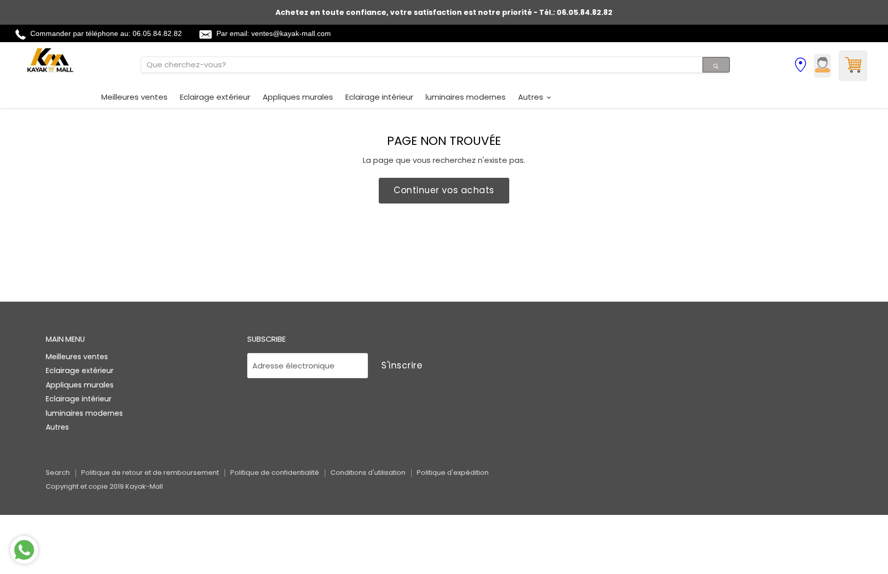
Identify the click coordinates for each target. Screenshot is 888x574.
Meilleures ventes (134, 96)
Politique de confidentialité (274, 472)
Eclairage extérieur (215, 96)
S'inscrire (401, 365)
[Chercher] (716, 64)
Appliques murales (298, 96)
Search (58, 472)
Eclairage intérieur (379, 96)
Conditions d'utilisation (367, 472)
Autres (531, 96)
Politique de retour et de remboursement (150, 472)
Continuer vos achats (444, 190)
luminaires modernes (465, 96)
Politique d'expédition (453, 472)
